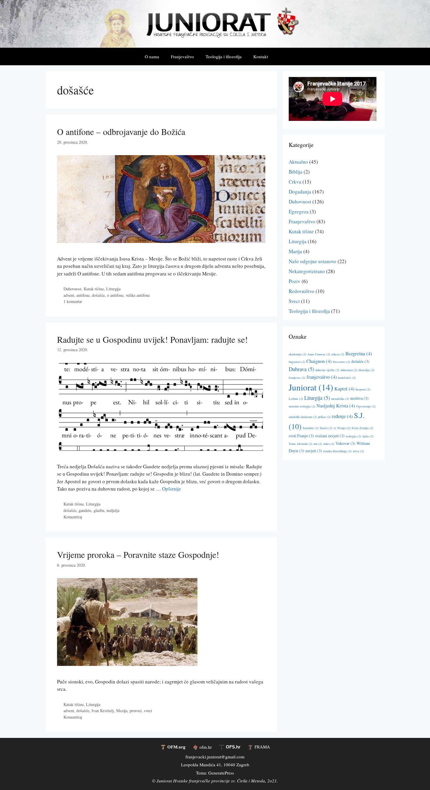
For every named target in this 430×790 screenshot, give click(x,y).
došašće (98, 295)
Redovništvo (301, 291)
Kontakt (260, 56)
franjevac (297, 378)
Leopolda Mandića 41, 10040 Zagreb (215, 764)
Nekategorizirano (307, 271)
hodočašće (347, 378)
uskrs (328, 444)
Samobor (311, 428)
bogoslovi (297, 362)
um (318, 444)
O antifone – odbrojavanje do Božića (121, 131)
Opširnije (171, 488)
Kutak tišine (94, 289)
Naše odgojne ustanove (312, 261)
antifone (83, 295)
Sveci (294, 301)
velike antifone (138, 295)
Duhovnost (72, 289)
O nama (152, 56)
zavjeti (313, 450)
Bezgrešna (358, 353)
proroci (136, 710)
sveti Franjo (301, 435)
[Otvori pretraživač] (282, 56)
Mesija (121, 710)
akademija (297, 354)
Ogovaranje (366, 406)
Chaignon (319, 361)
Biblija (295, 171)
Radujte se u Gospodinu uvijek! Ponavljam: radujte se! (152, 339)
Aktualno (298, 161)
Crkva (295, 181)
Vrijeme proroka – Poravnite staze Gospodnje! (138, 554)
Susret (326, 428)
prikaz (324, 417)
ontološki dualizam (303, 417)
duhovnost (348, 370)
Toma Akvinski (300, 444)
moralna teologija (302, 406)
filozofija (366, 370)
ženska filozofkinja (337, 451)
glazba (99, 510)
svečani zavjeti (330, 435)
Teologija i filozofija (224, 56)
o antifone (115, 295)
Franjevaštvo (182, 56)
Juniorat (311, 387)
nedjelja (112, 510)
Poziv (294, 281)
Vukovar (345, 443)
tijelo (368, 436)
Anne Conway (318, 354)
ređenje (342, 416)
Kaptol (344, 388)
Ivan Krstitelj (103, 710)
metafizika (340, 399)
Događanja (300, 191)
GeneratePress (221, 773)
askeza (337, 354)
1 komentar (72, 301)
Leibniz (296, 399)
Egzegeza (299, 211)
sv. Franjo (341, 428)
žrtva (358, 451)
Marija (295, 251)
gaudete (85, 510)
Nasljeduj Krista (336, 405)
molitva (359, 398)
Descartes (341, 362)
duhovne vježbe (327, 370)
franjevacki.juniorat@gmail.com (215, 757)
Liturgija (113, 289)
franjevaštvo (322, 377)
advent (68, 295)
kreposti (363, 389)
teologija (353, 436)
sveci (148, 710)
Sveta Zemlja (362, 428)
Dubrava (301, 369)
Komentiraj (72, 517)
